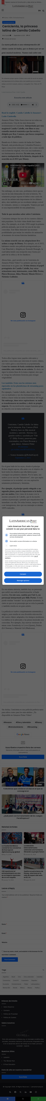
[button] (23, 545)
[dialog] (23, 550)
